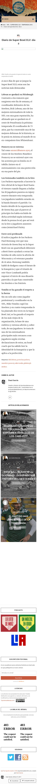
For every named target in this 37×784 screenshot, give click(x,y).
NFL (8, 24)
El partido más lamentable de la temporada (18, 519)
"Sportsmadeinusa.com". (8, 700)
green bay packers (23, 360)
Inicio (3, 24)
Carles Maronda (15, 413)
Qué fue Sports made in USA (9, 771)
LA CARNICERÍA (18, 512)
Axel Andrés (14, 502)
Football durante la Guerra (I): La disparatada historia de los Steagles (18, 475)
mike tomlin (19, 363)
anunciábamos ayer (20, 150)
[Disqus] (18, 572)
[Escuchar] (9, 623)
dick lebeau (12, 360)
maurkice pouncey (7, 363)
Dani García (9, 777)
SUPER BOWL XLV (15, 24)
